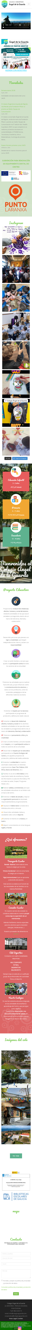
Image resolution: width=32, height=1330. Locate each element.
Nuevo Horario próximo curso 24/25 (13, 145)
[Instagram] (20, 1328)
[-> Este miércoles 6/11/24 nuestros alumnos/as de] (16, 355)
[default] (16, 1135)
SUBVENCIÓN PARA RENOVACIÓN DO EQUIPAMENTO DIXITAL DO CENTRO (16, 163)
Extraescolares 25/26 (8, 90)
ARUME (16, 934)
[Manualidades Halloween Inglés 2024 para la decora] (16, 384)
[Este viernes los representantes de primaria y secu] (16, 269)
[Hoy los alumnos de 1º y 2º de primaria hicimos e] (16, 240)
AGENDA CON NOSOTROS (16, 70)
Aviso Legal (13, 1318)
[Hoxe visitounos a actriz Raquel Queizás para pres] (16, 326)
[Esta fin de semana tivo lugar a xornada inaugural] (16, 298)
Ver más (16, 1156)
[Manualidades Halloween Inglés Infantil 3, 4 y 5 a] (16, 413)
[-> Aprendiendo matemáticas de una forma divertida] (16, 442)
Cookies (20, 1318)
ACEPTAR (16, 1328)
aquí (23, 1327)
